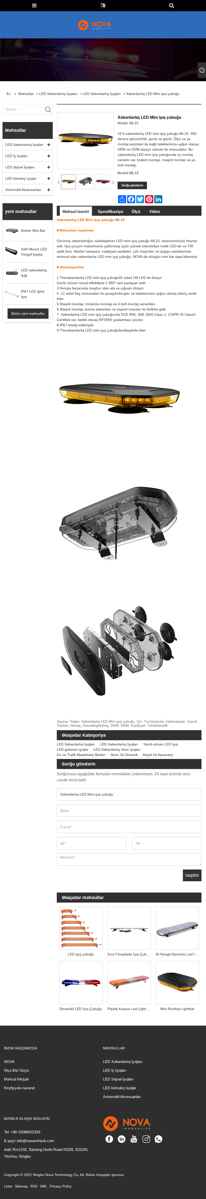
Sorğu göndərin (132, 185)
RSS (33, 1186)
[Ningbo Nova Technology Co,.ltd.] (100, 24)
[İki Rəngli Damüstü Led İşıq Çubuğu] (177, 927)
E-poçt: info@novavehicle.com (29, 1141)
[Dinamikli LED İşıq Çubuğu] (81, 981)
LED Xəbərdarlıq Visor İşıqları (117, 749)
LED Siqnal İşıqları (20, 167)
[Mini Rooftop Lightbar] (177, 981)
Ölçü (136, 211)
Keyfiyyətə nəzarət (19, 1088)
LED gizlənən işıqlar (72, 749)
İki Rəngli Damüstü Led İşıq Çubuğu (178, 954)
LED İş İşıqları (16, 156)
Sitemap (21, 1186)
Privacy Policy (61, 1186)
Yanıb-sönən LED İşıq (160, 744)
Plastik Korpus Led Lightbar (129, 1009)
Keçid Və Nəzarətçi (158, 755)
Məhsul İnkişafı (16, 1079)
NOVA (9, 1061)
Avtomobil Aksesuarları (23, 190)
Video (154, 211)
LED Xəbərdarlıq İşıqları (58, 94)
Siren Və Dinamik (124, 755)
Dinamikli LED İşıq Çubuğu (81, 1009)
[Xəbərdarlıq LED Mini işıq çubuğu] (68, 181)
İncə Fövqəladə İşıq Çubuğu (130, 954)
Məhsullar (26, 94)
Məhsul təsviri (76, 211)
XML (43, 1186)
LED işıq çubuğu (81, 954)
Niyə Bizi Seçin (16, 1070)
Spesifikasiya (110, 211)
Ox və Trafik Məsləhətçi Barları (81, 755)
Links (8, 1186)
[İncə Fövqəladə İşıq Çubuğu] (129, 927)
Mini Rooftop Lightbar (177, 1009)
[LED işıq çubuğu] (81, 927)
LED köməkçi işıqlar (21, 178)
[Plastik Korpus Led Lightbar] (129, 981)
